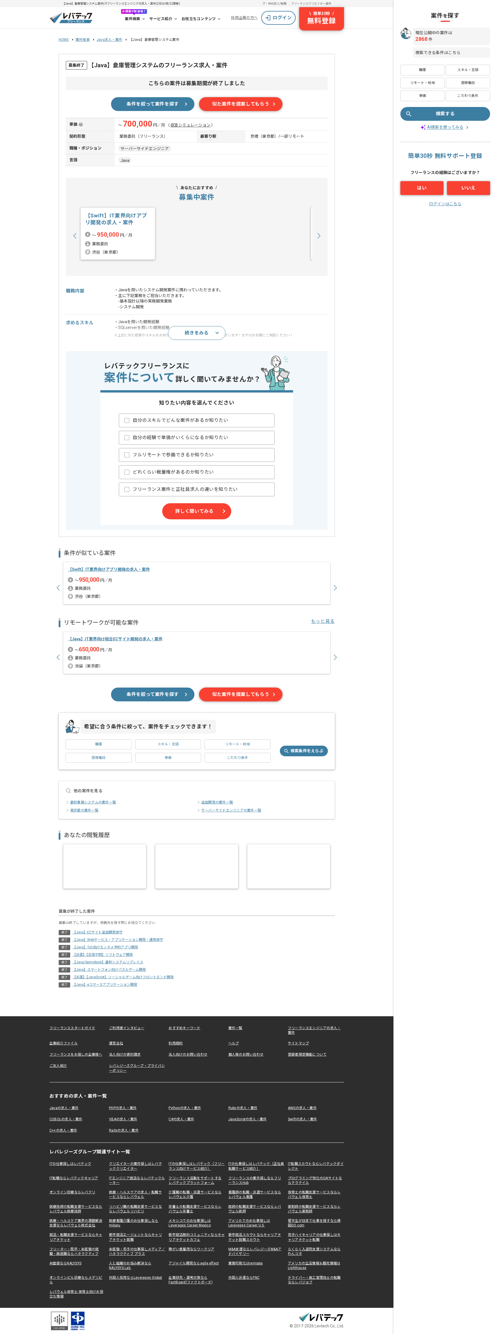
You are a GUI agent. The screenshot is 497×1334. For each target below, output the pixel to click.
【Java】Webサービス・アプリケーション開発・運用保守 (117, 940)
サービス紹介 (160, 19)
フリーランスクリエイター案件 (311, 3)
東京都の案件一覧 (84, 810)
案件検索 (132, 19)
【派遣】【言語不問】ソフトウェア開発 (102, 955)
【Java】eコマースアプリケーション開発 (104, 985)
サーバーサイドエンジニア (145, 148)
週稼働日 (98, 758)
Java (125, 160)
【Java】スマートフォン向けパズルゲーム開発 (109, 970)
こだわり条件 (237, 758)
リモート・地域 (237, 744)
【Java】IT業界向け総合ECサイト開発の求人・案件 (115, 639)
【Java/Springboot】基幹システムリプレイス (107, 962)
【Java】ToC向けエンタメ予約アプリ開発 (105, 947)
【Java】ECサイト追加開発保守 (97, 932)
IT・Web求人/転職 (274, 3)
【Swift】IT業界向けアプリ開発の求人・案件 (109, 569)
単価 (168, 758)
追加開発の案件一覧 (217, 802)
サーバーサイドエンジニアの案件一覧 (231, 810)
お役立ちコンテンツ (198, 19)
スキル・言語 (168, 744)
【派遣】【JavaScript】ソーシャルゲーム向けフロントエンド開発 (123, 977)
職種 (98, 744)
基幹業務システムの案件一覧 (93, 802)
